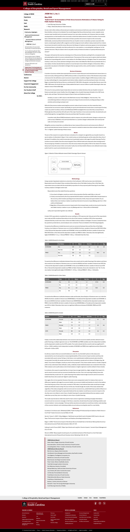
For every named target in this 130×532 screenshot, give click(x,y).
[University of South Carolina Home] (32, 4)
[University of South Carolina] (33, 504)
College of (47, 8)
